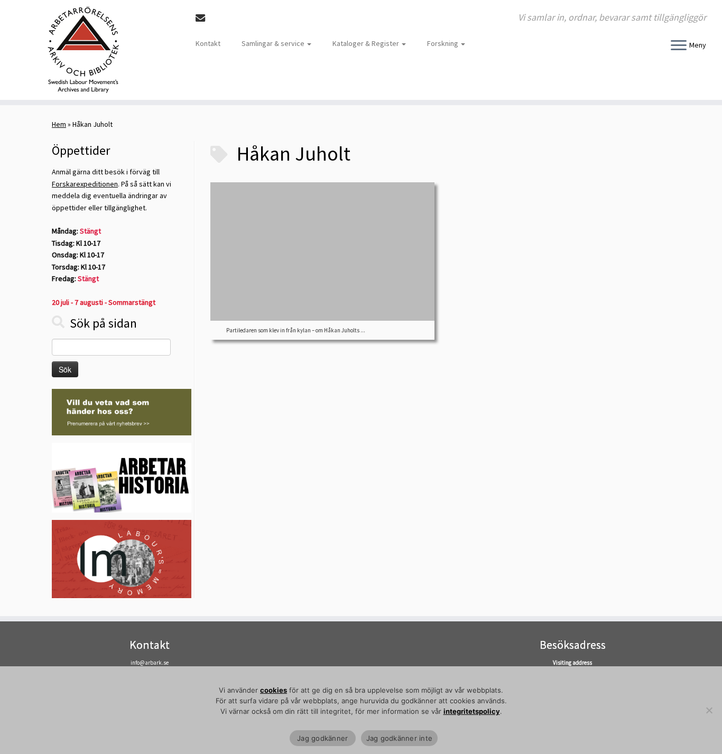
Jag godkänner (322, 738)
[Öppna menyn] (679, 46)
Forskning (443, 43)
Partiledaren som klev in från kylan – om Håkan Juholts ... (295, 330)
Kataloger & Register (366, 43)
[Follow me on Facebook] (219, 18)
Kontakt (208, 43)
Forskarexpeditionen (85, 184)
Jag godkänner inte (399, 738)
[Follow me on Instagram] (233, 18)
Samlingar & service (274, 43)
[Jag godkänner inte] (709, 710)
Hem (59, 124)
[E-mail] (204, 18)
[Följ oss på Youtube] (247, 18)
